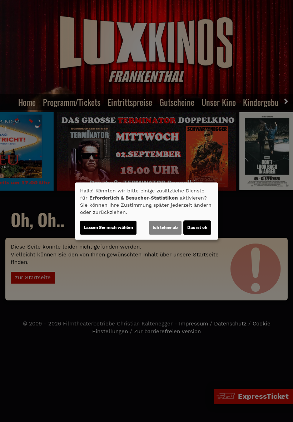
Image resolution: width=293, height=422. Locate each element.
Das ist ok (197, 227)
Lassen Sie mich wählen (108, 227)
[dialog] (146, 211)
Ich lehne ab (165, 227)
